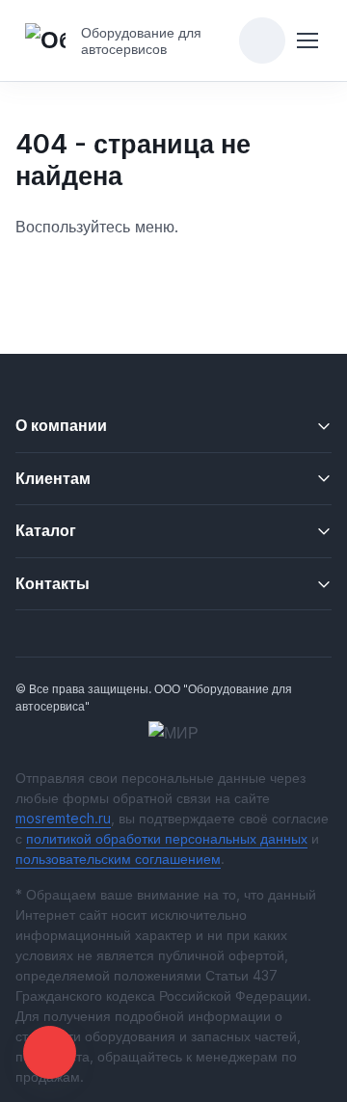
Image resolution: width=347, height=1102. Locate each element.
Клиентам (53, 478)
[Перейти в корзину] (262, 40)
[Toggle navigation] (307, 40)
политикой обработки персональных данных (166, 838)
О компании (61, 425)
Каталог (45, 530)
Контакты (52, 583)
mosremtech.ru (63, 818)
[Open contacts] (49, 1052)
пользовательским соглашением (118, 858)
